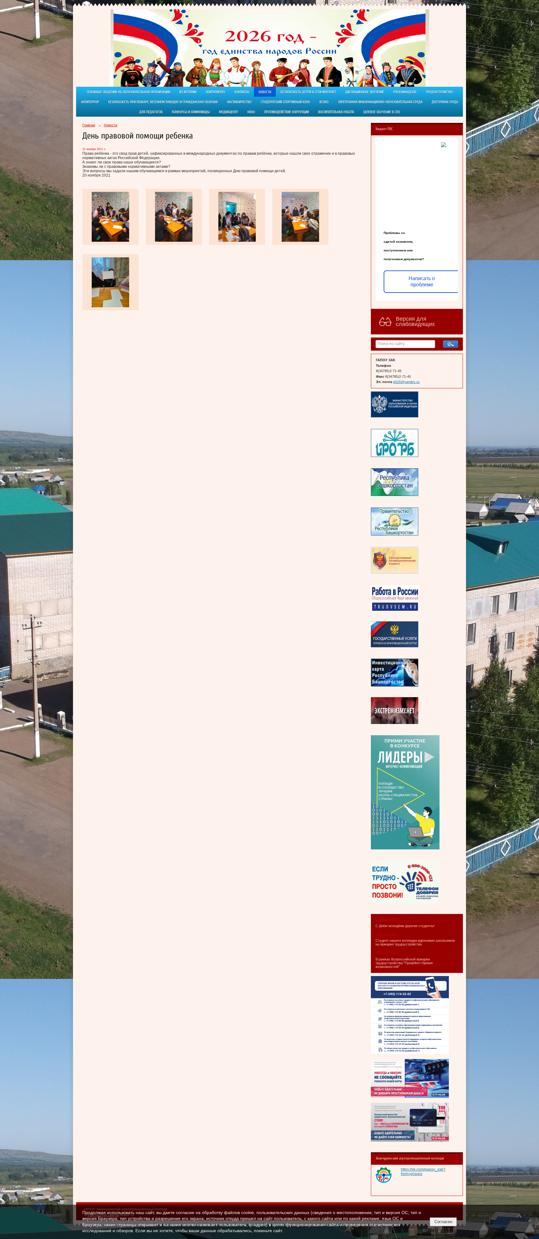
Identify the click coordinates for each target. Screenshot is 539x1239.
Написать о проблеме (422, 281)
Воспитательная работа (336, 112)
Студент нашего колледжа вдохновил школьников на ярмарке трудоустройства (415, 942)
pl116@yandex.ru (406, 382)
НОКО (251, 112)
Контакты (242, 92)
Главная (88, 125)
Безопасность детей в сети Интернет (308, 92)
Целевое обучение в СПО (381, 112)
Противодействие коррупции (286, 112)
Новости (265, 92)
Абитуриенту (215, 92)
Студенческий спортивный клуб (285, 102)
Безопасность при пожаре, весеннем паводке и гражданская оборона (163, 102)
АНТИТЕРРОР (90, 102)
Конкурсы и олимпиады (191, 112)
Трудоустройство (439, 92)
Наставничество (239, 102)
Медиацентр (228, 112)
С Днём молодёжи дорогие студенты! (405, 926)
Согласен (443, 1221)
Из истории (187, 92)
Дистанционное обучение (364, 92)
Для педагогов (151, 112)
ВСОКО (323, 102)
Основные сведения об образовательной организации (128, 92)
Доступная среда (445, 102)
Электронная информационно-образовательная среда (380, 102)
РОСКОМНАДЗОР (404, 92)
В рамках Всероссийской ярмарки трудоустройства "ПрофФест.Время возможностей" (404, 963)
